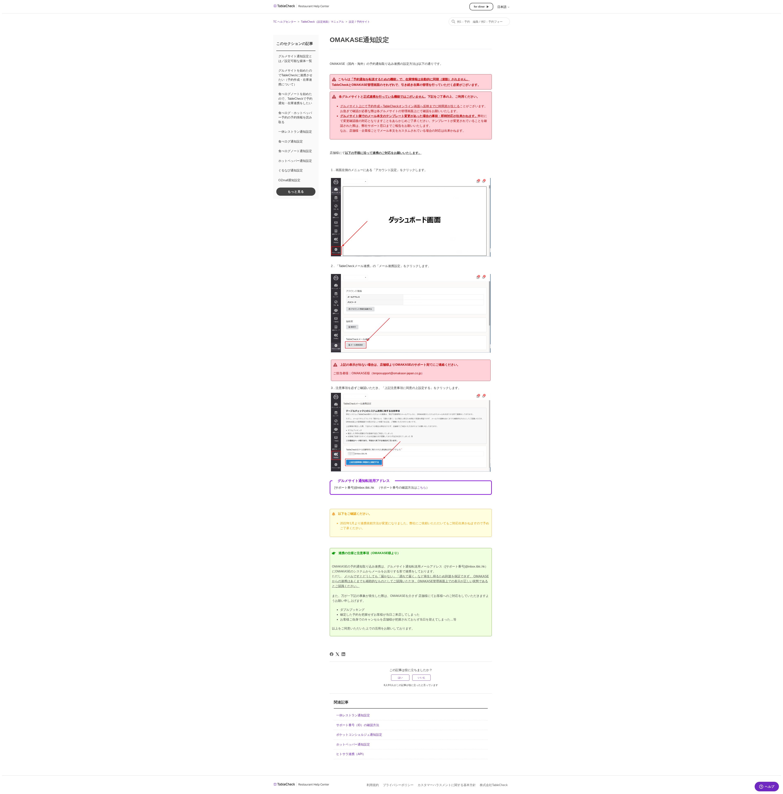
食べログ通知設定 (290, 141)
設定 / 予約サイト (359, 21)
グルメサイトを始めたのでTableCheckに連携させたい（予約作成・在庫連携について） (295, 77)
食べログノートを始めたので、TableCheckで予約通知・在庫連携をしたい (295, 98)
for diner (479, 6)
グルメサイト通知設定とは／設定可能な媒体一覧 (295, 58)
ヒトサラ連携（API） (351, 754)
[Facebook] (331, 654)
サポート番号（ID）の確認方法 (357, 725)
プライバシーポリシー (398, 785)
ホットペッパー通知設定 (295, 160)
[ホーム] (301, 7)
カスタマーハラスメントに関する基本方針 (447, 785)
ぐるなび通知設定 (290, 170)
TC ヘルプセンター (284, 21)
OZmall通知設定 (289, 180)
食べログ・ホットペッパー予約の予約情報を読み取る (295, 117)
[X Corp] (337, 654)
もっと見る (296, 191)
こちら (421, 487)
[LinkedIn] (343, 654)
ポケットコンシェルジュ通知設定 (359, 734)
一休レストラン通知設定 (295, 131)
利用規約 (373, 785)
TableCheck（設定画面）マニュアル (322, 21)
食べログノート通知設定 (295, 151)
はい (400, 677)
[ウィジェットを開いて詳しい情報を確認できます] (767, 787)
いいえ (421, 677)
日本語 (502, 7)
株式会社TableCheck (494, 785)
